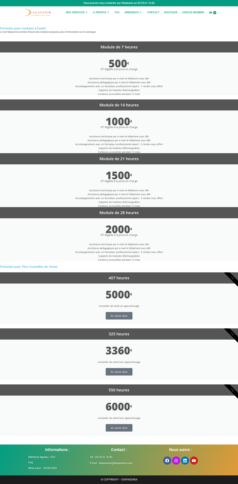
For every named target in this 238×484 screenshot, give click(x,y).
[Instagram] (176, 460)
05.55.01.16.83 (146, 3)
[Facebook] (167, 460)
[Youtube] (194, 460)
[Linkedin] (185, 460)
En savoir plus (119, 316)
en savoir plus (119, 428)
